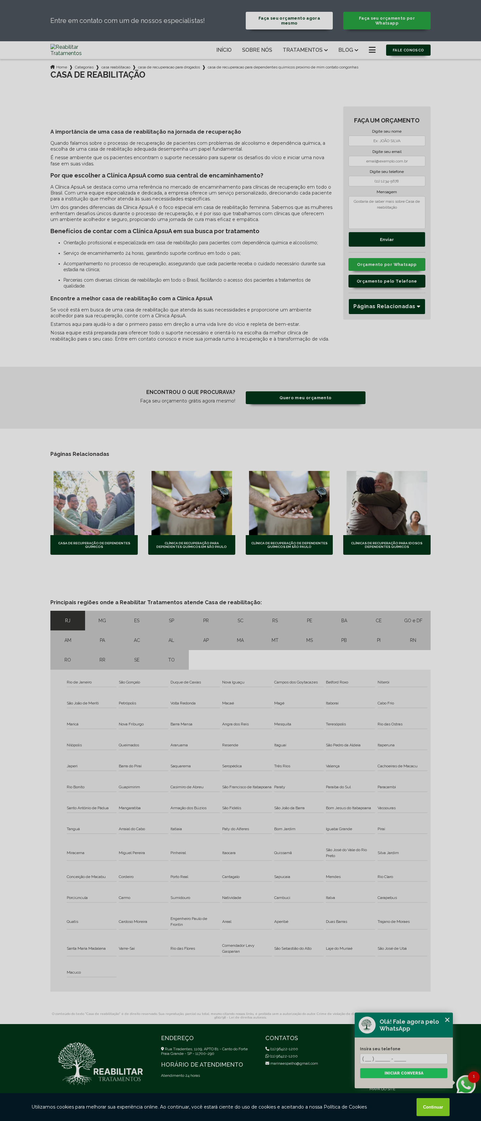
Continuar (433, 1107)
